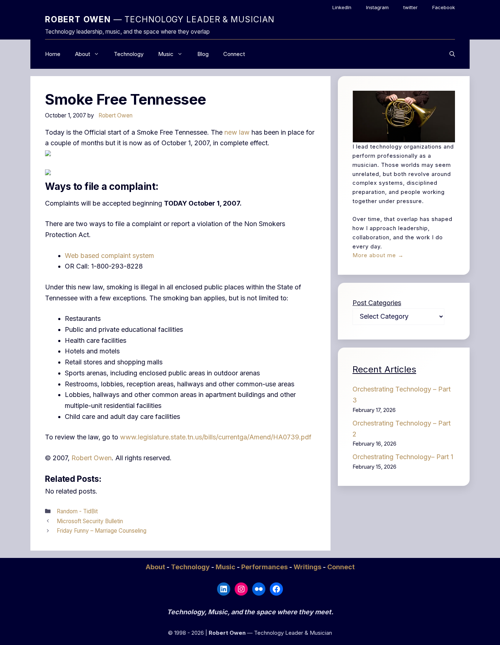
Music (165, 53)
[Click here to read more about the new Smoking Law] (48, 154)
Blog (203, 53)
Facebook (443, 7)
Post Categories (376, 303)
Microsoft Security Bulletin (90, 521)
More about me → (378, 255)
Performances (265, 567)
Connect (234, 53)
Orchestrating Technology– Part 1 (402, 457)
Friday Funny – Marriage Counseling (101, 530)
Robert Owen (91, 458)
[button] (452, 54)
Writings (308, 567)
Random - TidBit (77, 511)
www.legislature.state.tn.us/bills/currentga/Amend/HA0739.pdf (215, 437)
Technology (128, 53)
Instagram (377, 7)
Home (52, 53)
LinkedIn (341, 7)
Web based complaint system (109, 255)
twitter (410, 7)
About (82, 53)
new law (237, 132)
